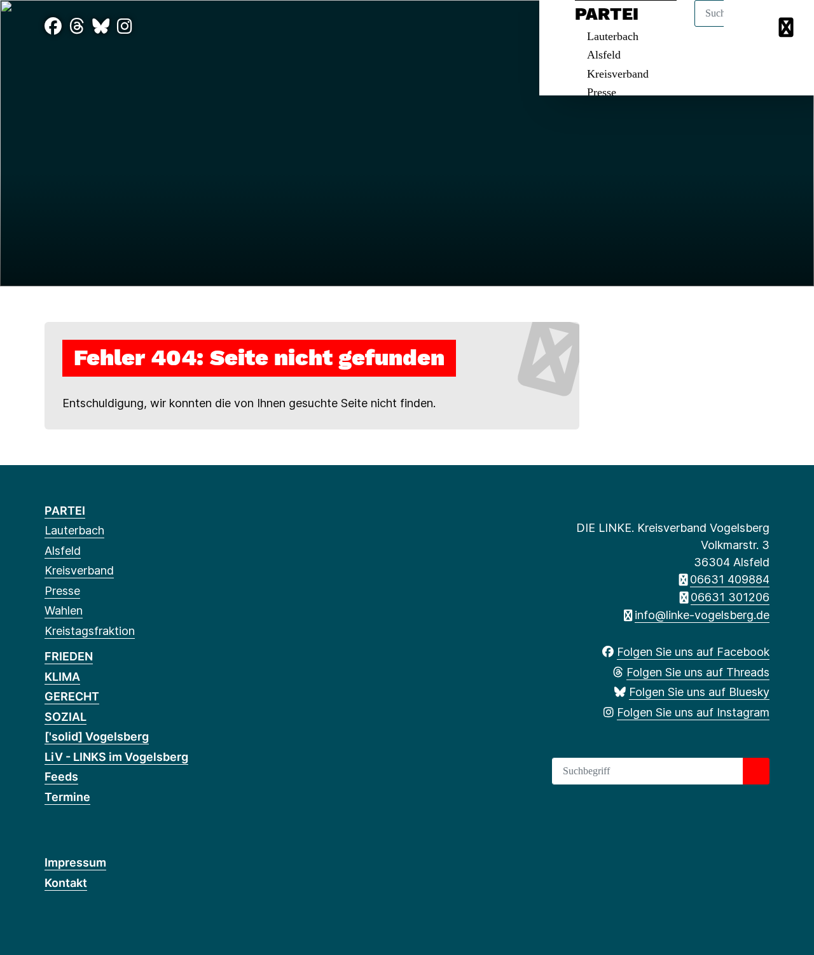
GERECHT (72, 696)
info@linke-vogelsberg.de (702, 615)
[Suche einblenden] (750, 26)
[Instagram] (124, 26)
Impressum (75, 862)
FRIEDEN (69, 656)
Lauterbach (74, 530)
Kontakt (66, 882)
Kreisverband (618, 73)
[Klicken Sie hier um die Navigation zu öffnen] (787, 26)
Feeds (61, 776)
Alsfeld (604, 54)
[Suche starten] (756, 771)
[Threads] (77, 26)
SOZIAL (65, 716)
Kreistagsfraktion (90, 631)
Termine (67, 797)
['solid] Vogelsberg (97, 736)
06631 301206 (730, 597)
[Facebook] (53, 26)
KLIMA (62, 676)
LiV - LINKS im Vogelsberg (116, 756)
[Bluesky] (100, 26)
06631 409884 (729, 579)
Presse (601, 92)
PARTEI (65, 510)
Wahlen (64, 610)
